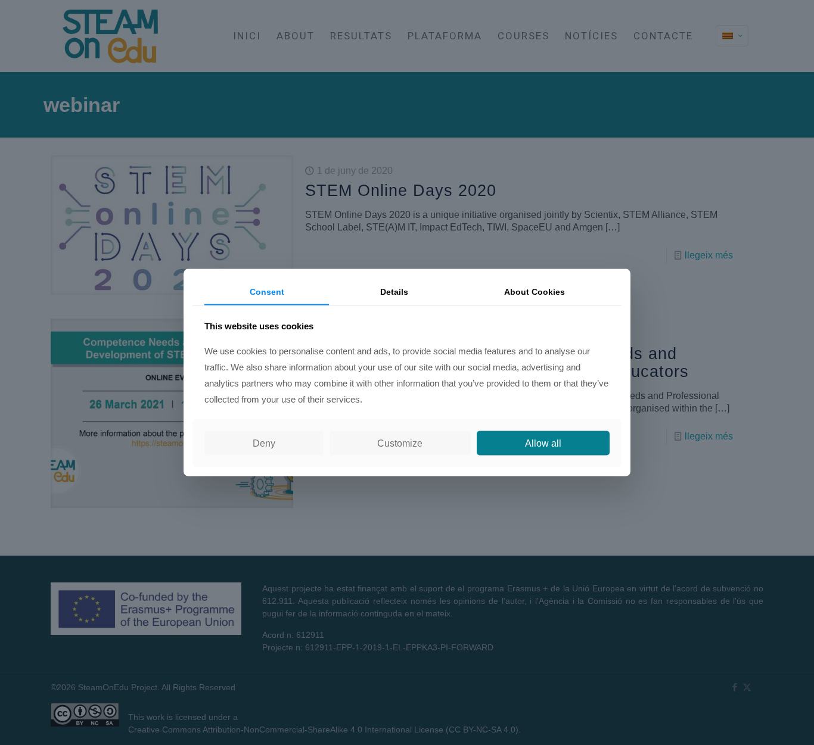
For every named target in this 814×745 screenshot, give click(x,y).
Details (394, 291)
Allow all (543, 443)
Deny (264, 443)
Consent (267, 291)
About (534, 291)
